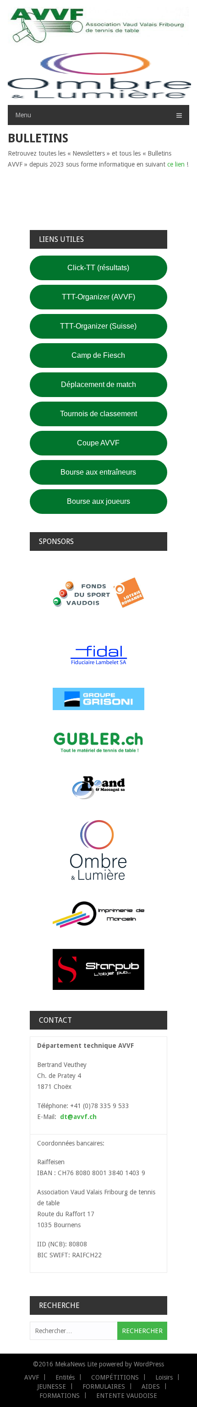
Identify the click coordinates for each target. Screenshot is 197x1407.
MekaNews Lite (76, 1364)
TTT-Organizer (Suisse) (98, 326)
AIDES (151, 1386)
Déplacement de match (98, 384)
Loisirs (164, 1377)
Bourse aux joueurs (98, 501)
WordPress (149, 1364)
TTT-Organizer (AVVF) (98, 297)
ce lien (176, 164)
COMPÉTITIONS (115, 1377)
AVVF (31, 1377)
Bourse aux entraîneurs (98, 472)
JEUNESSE (51, 1386)
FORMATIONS (59, 1395)
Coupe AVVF (98, 443)
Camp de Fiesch (98, 355)
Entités (65, 1377)
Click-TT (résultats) (98, 268)
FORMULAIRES (103, 1386)
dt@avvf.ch (78, 1116)
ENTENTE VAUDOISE (126, 1395)
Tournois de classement (98, 414)
